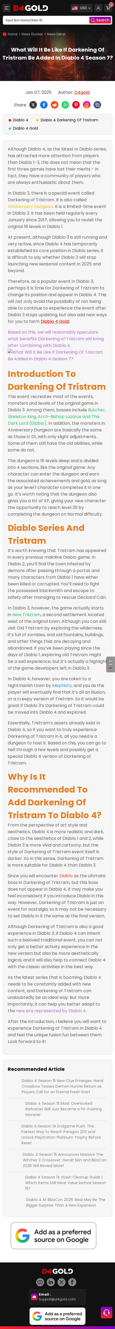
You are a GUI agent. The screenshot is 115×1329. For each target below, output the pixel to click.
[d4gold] (30, 8)
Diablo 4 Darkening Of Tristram (69, 120)
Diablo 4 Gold (25, 128)
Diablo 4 (20, 120)
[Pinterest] (76, 105)
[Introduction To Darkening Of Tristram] (110, 661)
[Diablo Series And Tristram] (110, 664)
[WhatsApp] (65, 105)
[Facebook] (44, 105)
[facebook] (73, 1280)
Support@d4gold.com (57, 1299)
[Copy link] (97, 105)
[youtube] (41, 1280)
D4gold (82, 92)
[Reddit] (54, 105)
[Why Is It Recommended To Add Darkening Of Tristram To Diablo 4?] (110, 668)
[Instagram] (86, 105)
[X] (33, 105)
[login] (98, 8)
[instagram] (52, 1280)
